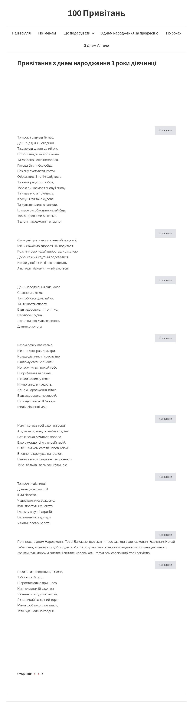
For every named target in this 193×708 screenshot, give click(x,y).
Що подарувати (77, 33)
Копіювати (165, 130)
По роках (173, 33)
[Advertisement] (96, 95)
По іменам (47, 33)
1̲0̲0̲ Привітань (96, 13)
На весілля (21, 33)
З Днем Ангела (96, 45)
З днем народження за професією (129, 33)
